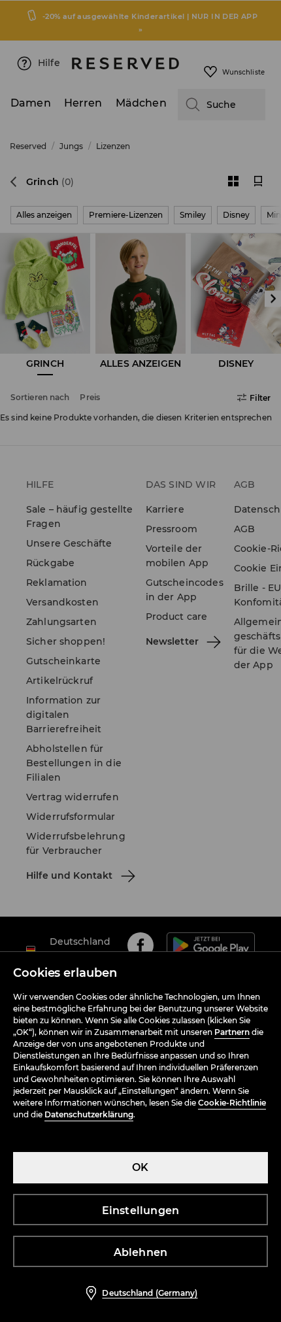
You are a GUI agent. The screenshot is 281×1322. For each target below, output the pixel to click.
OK (140, 1167)
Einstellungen (141, 1210)
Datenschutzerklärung (88, 1114)
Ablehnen (141, 1252)
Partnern (232, 1032)
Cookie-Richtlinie (232, 1103)
